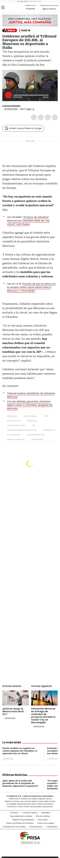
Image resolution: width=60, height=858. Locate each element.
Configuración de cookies (14, 827)
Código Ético (52, 827)
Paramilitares (37, 439)
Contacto (14, 813)
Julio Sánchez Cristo (16, 425)
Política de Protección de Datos (20, 823)
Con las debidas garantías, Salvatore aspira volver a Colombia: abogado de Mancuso (29, 405)
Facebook (34, 117)
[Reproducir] (8, 95)
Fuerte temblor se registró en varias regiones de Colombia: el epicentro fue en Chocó (19, 751)
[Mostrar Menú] (3, 7)
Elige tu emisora (49, 9)
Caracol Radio (14, 7)
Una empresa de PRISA (30, 835)
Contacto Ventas (29, 813)
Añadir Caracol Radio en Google (25, 128)
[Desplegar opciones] (52, 94)
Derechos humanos (16, 439)
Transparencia (36, 827)
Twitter (41, 117)
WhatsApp (55, 117)
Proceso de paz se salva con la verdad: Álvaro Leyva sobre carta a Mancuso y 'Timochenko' (31, 287)
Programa (30, 9)
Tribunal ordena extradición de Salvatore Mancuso (31, 395)
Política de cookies (45, 823)
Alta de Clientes (43, 816)
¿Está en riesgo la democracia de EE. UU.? (13, 711)
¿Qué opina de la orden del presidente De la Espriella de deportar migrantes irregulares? (20, 783)
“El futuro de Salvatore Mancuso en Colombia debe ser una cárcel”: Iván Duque (28, 220)
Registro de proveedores (23, 820)
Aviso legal (42, 820)
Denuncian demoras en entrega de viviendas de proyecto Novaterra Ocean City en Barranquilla (43, 715)
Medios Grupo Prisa (30, 842)
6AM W (25, 30)
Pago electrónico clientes (21, 816)
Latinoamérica (30, 416)
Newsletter (45, 813)
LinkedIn (48, 117)
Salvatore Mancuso (36, 434)
